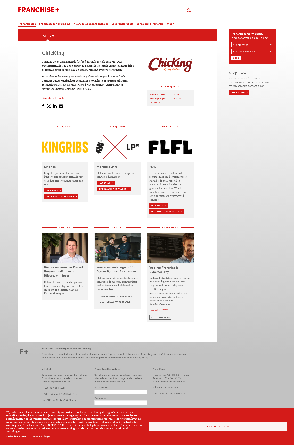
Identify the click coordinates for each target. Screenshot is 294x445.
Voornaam (100, 397)
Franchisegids (27, 24)
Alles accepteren (217, 426)
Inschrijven (238, 92)
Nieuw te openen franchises (91, 24)
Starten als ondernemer (115, 301)
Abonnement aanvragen (58, 400)
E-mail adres (101, 387)
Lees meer (52, 190)
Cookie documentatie (16, 436)
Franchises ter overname (54, 24)
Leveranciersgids (122, 24)
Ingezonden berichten (168, 393)
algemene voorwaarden (109, 357)
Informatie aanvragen (60, 196)
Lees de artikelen (54, 387)
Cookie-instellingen (40, 436)
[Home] (38, 9)
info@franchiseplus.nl (173, 381)
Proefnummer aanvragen (59, 393)
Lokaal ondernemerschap (116, 296)
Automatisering (160, 317)
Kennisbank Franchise (150, 24)
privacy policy (140, 357)
